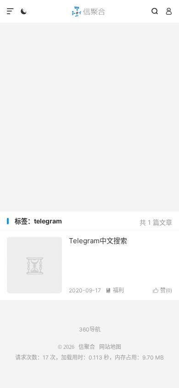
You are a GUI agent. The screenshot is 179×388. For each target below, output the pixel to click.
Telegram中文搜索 (98, 240)
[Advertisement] (89, 117)
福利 (115, 290)
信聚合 (89, 11)
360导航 (90, 329)
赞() (162, 290)
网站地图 (110, 347)
